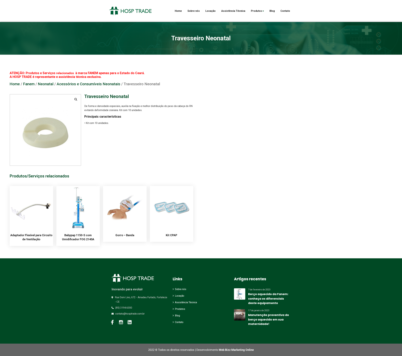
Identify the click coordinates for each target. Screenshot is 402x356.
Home (15, 84)
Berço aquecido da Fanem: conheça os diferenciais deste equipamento (268, 298)
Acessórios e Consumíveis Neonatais (88, 84)
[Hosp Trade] (130, 11)
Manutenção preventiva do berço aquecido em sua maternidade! (268, 319)
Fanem (29, 84)
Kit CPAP (171, 235)
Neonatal (45, 84)
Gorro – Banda (124, 235)
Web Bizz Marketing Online (236, 349)
